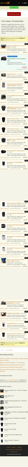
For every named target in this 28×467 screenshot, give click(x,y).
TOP (26, 43)
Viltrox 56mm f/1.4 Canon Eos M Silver (16, 236)
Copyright (19, 447)
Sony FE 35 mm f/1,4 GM (12, 129)
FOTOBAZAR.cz (5, 113)
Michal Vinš (4, 102)
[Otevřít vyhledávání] (19, 3)
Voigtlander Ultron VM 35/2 (13, 313)
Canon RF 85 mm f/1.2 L (12, 323)
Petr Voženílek (5, 318)
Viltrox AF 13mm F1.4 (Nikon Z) (14, 203)
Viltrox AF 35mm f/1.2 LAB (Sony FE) (15, 150)
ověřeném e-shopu (10, 40)
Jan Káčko (4, 90)
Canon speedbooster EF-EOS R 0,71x (15, 95)
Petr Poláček (5, 308)
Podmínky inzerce (14, 451)
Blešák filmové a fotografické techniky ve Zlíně (12, 365)
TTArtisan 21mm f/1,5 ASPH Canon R (16, 213)
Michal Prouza (5, 328)
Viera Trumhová (5, 266)
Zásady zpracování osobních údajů (14, 449)
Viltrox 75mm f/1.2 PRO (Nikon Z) (15, 162)
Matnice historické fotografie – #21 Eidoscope (12, 362)
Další (12, 350)
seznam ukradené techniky (12, 380)
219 (7, 350)
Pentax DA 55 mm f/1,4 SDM (13, 333)
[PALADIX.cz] (5, 3)
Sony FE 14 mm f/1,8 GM (12, 118)
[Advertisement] (14, 185)
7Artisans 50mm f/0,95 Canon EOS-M (16, 225)
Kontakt (8, 447)
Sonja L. (4, 339)
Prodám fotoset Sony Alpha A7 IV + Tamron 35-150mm (15, 84)
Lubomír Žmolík (5, 52)
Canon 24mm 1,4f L (11, 74)
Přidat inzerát (14, 7)
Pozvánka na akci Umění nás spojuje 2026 (11, 367)
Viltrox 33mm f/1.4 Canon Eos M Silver (16, 248)
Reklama (14, 447)
